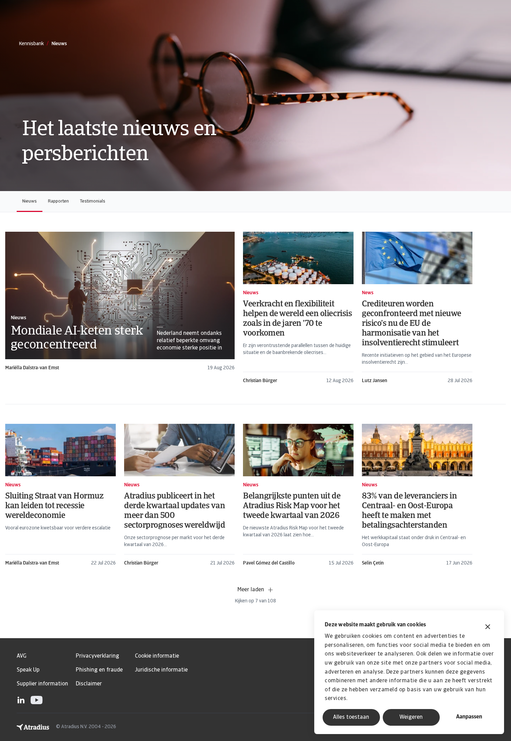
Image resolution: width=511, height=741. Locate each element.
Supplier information (42, 684)
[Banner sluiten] (487, 627)
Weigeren (411, 717)
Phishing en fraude (99, 670)
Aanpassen (469, 717)
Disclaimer (89, 684)
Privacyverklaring (97, 656)
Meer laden (250, 590)
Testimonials (92, 201)
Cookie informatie (157, 656)
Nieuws (29, 201)
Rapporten (58, 201)
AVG (21, 656)
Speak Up (28, 670)
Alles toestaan (351, 717)
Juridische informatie (161, 670)
